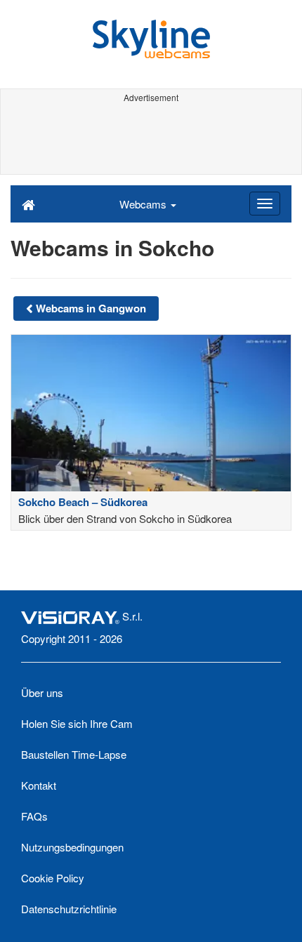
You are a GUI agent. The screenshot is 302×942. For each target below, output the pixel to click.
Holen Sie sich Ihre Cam (77, 723)
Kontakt (38, 785)
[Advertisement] (151, 139)
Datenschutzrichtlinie (69, 908)
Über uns (42, 692)
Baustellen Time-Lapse (73, 754)
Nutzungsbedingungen (72, 847)
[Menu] (264, 203)
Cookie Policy (52, 877)
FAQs (34, 816)
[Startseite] (28, 203)
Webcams (144, 204)
